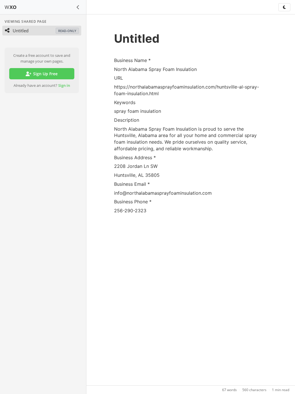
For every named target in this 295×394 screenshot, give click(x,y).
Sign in (64, 85)
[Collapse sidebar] (78, 7)
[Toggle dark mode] (284, 7)
